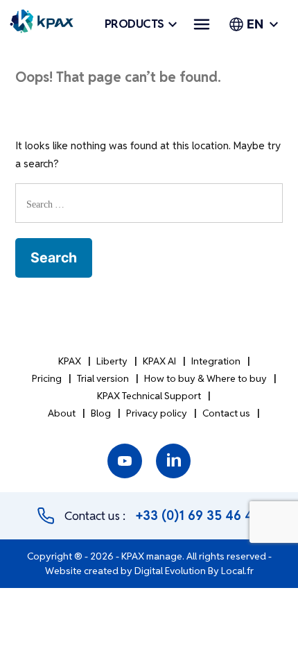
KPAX (69, 361)
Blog (101, 413)
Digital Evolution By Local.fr (194, 570)
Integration (215, 361)
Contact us (226, 413)
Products (134, 24)
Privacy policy (156, 413)
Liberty (112, 361)
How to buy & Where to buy (205, 378)
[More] (201, 24)
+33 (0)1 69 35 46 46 (198, 515)
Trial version (103, 378)
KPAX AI (159, 361)
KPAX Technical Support (149, 395)
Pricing (47, 378)
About (62, 413)
